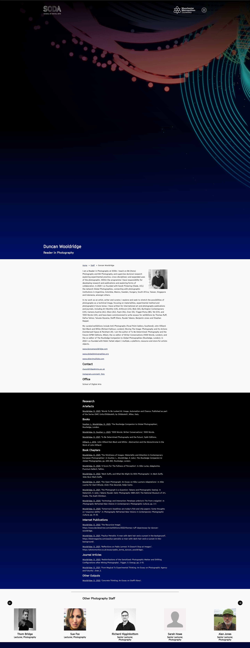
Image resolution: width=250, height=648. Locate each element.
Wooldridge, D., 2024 (91, 466)
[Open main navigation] (204, 10)
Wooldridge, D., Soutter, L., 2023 (96, 432)
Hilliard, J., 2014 (89, 442)
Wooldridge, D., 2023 (91, 411)
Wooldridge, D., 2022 (91, 474)
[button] (9, 602)
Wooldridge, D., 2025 (91, 455)
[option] (25, 620)
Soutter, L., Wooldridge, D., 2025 (96, 424)
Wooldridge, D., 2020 (91, 501)
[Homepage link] (52, 10)
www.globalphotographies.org (96, 354)
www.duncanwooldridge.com (95, 349)
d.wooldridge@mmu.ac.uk (94, 369)
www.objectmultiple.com (93, 359)
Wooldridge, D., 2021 (91, 437)
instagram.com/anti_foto (94, 374)
